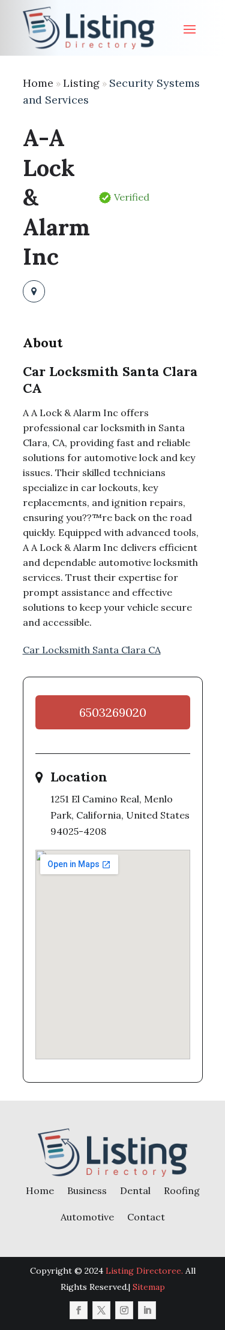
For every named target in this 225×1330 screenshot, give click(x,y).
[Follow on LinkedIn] (147, 1310)
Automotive (87, 1217)
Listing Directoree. (144, 1270)
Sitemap (149, 1286)
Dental (135, 1190)
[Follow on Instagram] (124, 1310)
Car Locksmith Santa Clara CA (92, 650)
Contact (146, 1217)
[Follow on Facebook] (79, 1310)
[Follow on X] (101, 1310)
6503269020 (112, 712)
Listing (81, 83)
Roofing (182, 1190)
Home (38, 83)
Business (87, 1190)
